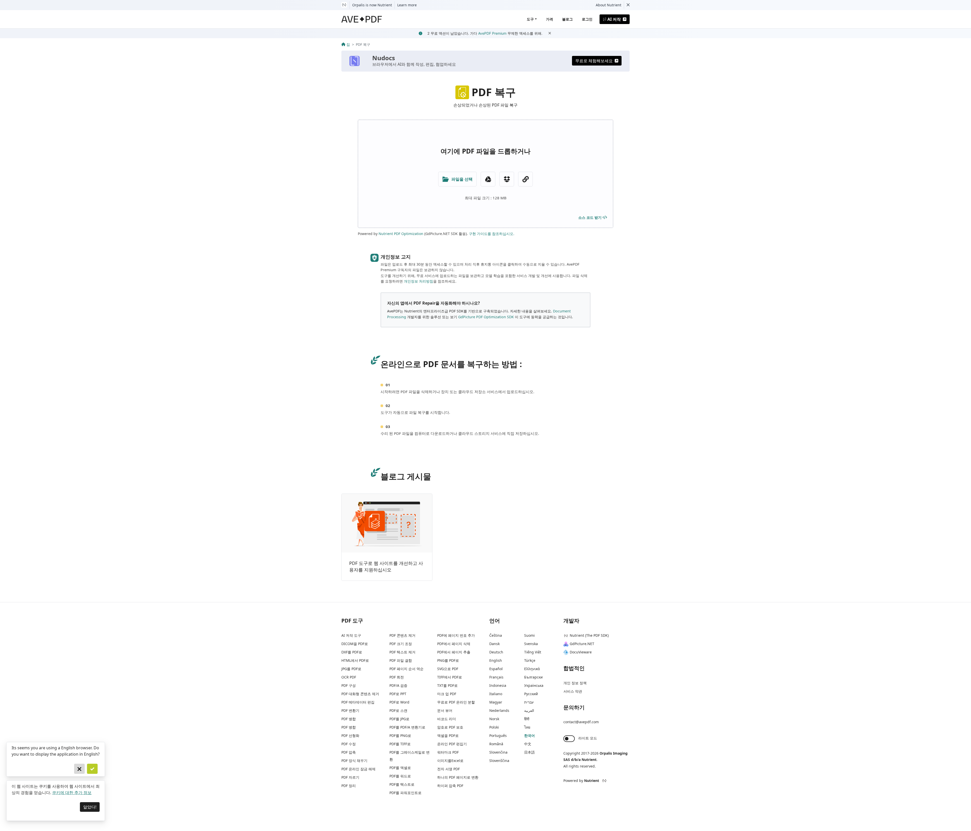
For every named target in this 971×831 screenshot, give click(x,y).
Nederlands (499, 710)
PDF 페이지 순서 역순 (406, 668)
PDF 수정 (348, 743)
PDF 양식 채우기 (354, 760)
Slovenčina (498, 752)
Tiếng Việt (532, 652)
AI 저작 (614, 19)
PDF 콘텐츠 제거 (402, 635)
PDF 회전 (396, 677)
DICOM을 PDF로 (354, 643)
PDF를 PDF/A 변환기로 (407, 727)
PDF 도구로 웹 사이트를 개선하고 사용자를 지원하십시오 (386, 566)
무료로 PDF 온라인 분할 (456, 702)
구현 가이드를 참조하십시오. (491, 233)
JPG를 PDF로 (351, 668)
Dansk (494, 643)
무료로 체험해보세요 (594, 60)
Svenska (531, 643)
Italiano (495, 693)
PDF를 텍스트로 (401, 784)
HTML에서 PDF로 (355, 660)
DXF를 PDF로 (351, 652)
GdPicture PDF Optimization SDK (486, 316)
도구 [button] (530, 19)
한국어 (529, 735)
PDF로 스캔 (398, 710)
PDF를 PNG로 (400, 735)
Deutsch (496, 652)
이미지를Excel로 (450, 760)
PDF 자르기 (350, 777)
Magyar (495, 702)
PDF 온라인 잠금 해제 (358, 768)
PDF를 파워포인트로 (405, 792)
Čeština (495, 635)
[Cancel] (79, 769)
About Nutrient (608, 5)
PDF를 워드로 (400, 776)
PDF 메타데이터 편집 (357, 702)
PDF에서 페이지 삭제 (453, 643)
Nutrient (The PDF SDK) (589, 635)
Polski (494, 727)
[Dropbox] (506, 179)
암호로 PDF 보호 (450, 727)
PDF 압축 (348, 752)
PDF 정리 (348, 785)
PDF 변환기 (350, 710)
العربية (529, 710)
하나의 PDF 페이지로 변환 (457, 777)
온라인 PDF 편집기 (452, 743)
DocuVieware (581, 652)
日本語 (529, 752)
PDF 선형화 (350, 735)
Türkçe (529, 660)
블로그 (567, 19)
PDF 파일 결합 (400, 660)
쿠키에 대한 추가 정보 (72, 792)
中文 (527, 743)
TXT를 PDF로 (447, 685)
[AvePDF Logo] (361, 19)
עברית (529, 702)
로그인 (587, 19)
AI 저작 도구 (351, 635)
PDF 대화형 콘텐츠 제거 (360, 693)
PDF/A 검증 (398, 685)
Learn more (407, 5)
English (495, 660)
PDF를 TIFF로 (400, 743)
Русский (531, 693)
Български (533, 677)
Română (496, 743)
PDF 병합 (348, 718)
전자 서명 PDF (448, 768)
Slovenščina (499, 760)
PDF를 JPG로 (399, 718)
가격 (549, 19)
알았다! (89, 807)
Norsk (494, 718)
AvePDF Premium (492, 33)
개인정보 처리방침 (418, 281)
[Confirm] (92, 769)
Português (498, 735)
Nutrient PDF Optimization (401, 233)
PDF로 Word (399, 702)
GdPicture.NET (582, 643)
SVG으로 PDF (447, 668)
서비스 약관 (572, 691)
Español (496, 668)
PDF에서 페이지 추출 (453, 652)
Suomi (529, 635)
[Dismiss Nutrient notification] (628, 5)
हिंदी (526, 718)
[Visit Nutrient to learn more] (344, 5)
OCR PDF (348, 677)
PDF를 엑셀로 (400, 767)
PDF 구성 (348, 685)
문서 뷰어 (444, 710)
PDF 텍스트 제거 (402, 652)
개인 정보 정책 (575, 682)
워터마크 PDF (448, 752)
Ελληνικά (532, 668)
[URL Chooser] (525, 179)
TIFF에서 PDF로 (449, 677)
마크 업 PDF (446, 693)
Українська (533, 685)
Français (496, 677)
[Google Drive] (488, 179)
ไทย (527, 727)
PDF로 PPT (397, 693)
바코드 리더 (446, 718)
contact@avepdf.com (581, 721)
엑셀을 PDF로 (448, 735)
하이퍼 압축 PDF (450, 785)
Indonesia (497, 685)
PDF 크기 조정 (400, 643)
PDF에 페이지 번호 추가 (456, 635)
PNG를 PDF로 (448, 660)
